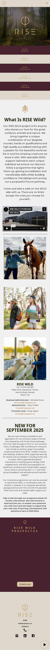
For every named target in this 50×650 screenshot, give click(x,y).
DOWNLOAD (25, 584)
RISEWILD (25, 95)
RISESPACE (25, 50)
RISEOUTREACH (25, 77)
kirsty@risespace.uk (25, 413)
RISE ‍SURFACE (25, 68)
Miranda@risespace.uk (25, 402)
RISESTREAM (25, 86)
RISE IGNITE (25, 59)
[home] (4, 3)
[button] (47, 3)
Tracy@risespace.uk (25, 408)
